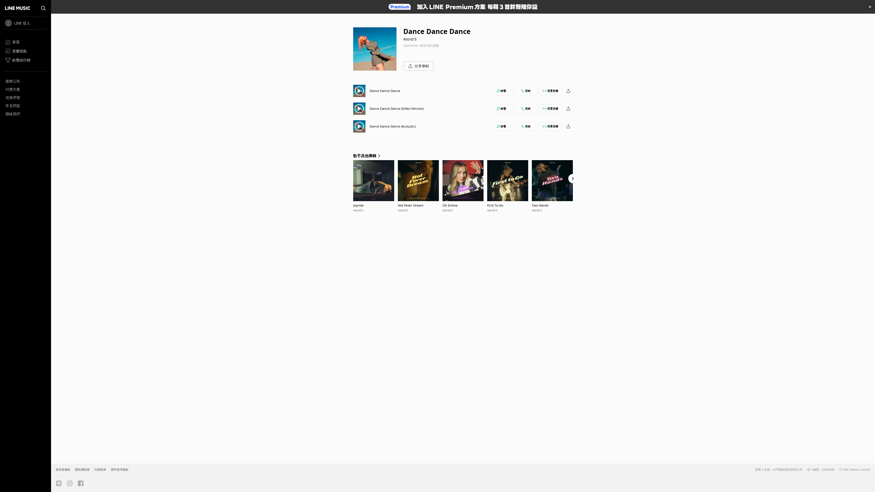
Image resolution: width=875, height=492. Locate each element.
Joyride (358, 205)
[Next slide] (572, 178)
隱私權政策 (82, 469)
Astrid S (410, 39)
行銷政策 (100, 469)
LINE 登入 (22, 23)
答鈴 (528, 91)
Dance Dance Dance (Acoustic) (393, 126)
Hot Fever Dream (410, 205)
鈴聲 (503, 91)
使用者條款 (63, 469)
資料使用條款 (120, 469)
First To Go (495, 205)
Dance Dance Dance (385, 91)
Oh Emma (450, 205)
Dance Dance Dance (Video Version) (397, 108)
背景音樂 (552, 91)
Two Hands (540, 205)
